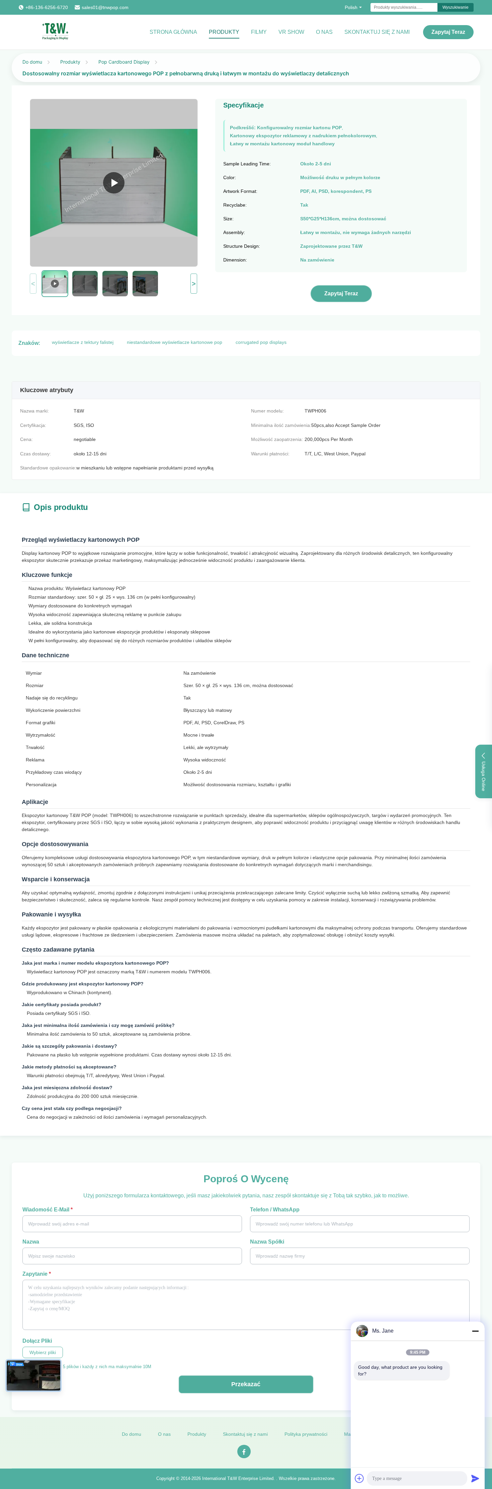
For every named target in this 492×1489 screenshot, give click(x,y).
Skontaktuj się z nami (377, 32)
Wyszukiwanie (455, 7)
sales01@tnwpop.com (105, 7)
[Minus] (475, 1331)
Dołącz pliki (37, 1341)
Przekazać (245, 1384)
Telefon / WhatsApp (275, 1209)
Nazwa (30, 1242)
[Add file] (359, 1478)
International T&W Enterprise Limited (237, 1478)
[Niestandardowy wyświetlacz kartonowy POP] (113, 183)
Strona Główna (173, 32)
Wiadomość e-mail (47, 1209)
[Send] (475, 1478)
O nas (324, 32)
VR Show (291, 32)
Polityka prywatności (305, 1434)
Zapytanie (36, 1274)
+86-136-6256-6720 (46, 7)
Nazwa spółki (267, 1242)
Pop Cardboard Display (124, 62)
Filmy (259, 32)
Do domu (32, 62)
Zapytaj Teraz (448, 32)
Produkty (224, 32)
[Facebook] (244, 1451)
